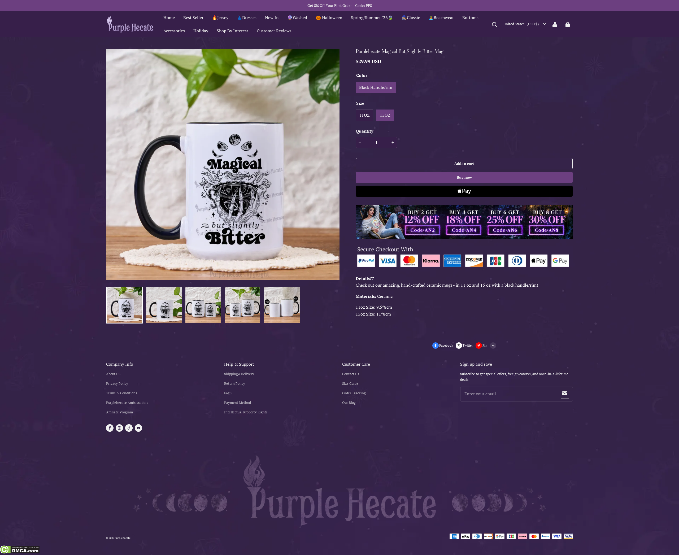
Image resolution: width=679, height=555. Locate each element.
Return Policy (234, 383)
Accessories (174, 31)
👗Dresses (246, 17)
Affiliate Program (119, 412)
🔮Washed (297, 17)
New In (272, 17)
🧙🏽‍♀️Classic (411, 17)
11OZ (364, 115)
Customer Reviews (274, 31)
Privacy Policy (117, 383)
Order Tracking (354, 393)
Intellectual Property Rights (246, 412)
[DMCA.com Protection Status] (20, 550)
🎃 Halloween (329, 17)
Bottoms (470, 17)
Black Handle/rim (375, 87)
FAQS (228, 393)
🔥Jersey (220, 17)
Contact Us (350, 374)
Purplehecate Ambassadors (127, 402)
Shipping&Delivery (239, 374)
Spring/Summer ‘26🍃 (372, 17)
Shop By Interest (232, 31)
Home (169, 17)
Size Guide (350, 383)
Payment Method (237, 402)
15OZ (385, 115)
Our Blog (349, 402)
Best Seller (193, 17)
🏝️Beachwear (441, 17)
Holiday (200, 31)
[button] (494, 24)
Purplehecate (122, 538)
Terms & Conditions (121, 393)
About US (113, 374)
